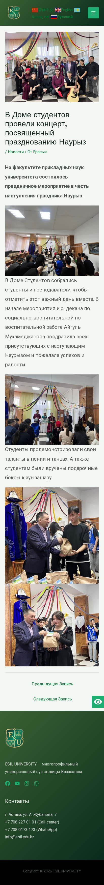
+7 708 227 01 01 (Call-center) (32, 822)
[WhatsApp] (36, 783)
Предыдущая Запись (52, 683)
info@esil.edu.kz (19, 837)
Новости (16, 152)
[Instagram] (26, 783)
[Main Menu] (93, 12)
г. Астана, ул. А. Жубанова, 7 (31, 814)
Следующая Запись (52, 698)
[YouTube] (17, 783)
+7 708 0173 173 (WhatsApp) (31, 829)
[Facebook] (7, 783)
